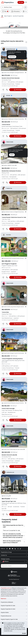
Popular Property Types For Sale (9, 619)
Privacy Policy (7, 627)
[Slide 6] (16, 69)
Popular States (5, 612)
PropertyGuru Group (6, 552)
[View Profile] (14, 49)
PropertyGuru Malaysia (7, 602)
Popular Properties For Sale (8, 605)
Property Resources (6, 616)
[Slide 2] (11, 69)
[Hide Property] (21, 100)
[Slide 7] (17, 69)
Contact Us (4, 555)
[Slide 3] (12, 69)
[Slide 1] (10, 69)
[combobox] (13, 7)
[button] (2, 16)
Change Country (5, 559)
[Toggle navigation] (26, 2)
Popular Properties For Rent (8, 609)
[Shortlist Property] (25, 100)
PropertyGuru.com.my (6, 588)
